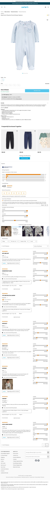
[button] (25, 45)
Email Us (2, 471)
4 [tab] (25, 73)
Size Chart (3, 467)
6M (14, 85)
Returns (2, 459)
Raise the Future (16, 467)
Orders (2, 461)
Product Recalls (37, 477)
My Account (3, 465)
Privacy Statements (17, 477)
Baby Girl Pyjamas (22, 11)
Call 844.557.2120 (4, 473)
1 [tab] (22, 73)
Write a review (24, 158)
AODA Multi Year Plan (25, 477)
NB (6, 85)
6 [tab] (27, 73)
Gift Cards (3, 463)
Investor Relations (17, 457)
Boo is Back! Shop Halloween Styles (25, 1)
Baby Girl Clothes (14, 11)
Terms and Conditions (10, 477)
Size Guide (47, 83)
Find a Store (15, 453)
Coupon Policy (32, 477)
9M (18, 85)
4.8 (48, 15)
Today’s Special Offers (18, 461)
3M (10, 85)
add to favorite (47, 20)
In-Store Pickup (4, 455)
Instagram (38, 460)
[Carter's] (25, 7)
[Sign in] (45, 7)
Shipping (3, 457)
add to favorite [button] (17, 131)
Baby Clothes (7, 11)
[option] (10, 141)
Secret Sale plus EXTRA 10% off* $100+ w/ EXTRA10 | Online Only (25, 3)
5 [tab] (26, 73)
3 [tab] (24, 73)
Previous (13, 1)
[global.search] (48, 456)
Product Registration (17, 465)
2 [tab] (23, 73)
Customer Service (5, 469)
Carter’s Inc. (15, 455)
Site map (42, 477)
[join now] (48, 452)
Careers (15, 459)
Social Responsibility (17, 463)
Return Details (19, 98)
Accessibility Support (5, 453)
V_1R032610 (6, 107)
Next (37, 1)
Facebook (36, 460)
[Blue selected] (2, 79)
